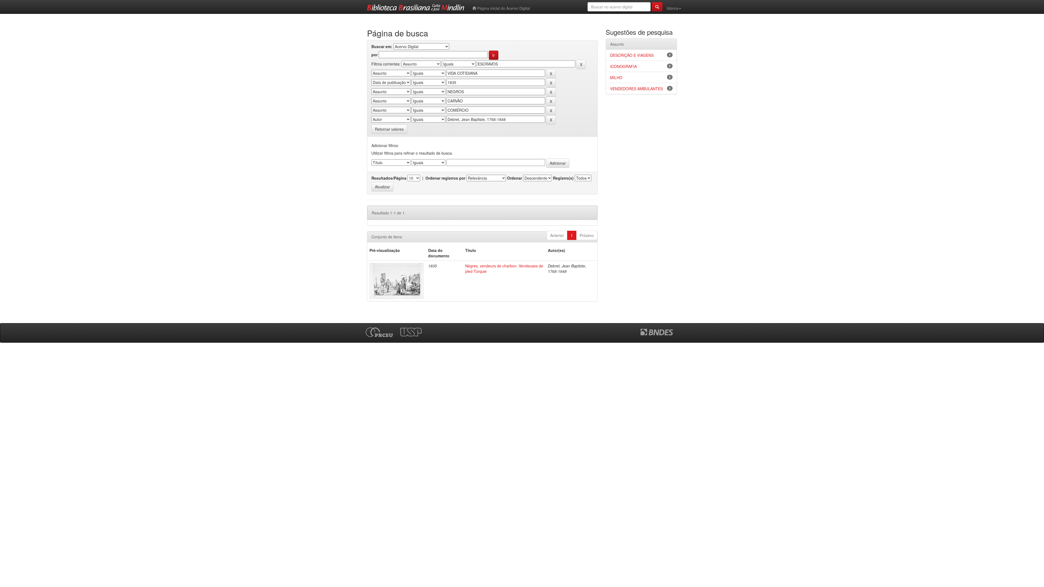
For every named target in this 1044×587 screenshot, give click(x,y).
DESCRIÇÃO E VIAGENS (632, 55)
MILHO (616, 77)
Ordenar (514, 178)
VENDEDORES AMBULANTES (636, 88)
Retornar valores (389, 129)
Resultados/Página (388, 178)
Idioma (672, 8)
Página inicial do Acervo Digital (503, 8)
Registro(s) (563, 178)
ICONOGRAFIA (623, 66)
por (374, 54)
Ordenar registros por (445, 178)
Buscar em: (381, 46)
